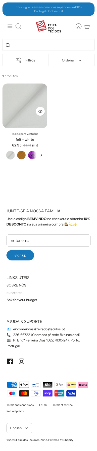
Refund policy (15, 411)
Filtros (30, 60)
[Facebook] (10, 361)
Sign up (20, 255)
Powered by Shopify (60, 440)
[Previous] (9, 9)
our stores (14, 292)
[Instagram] (21, 361)
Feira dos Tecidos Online (31, 440)
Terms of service (62, 405)
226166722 (21, 335)
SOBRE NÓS (16, 285)
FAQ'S (43, 405)
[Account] (76, 26)
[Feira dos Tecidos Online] (48, 26)
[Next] (88, 9)
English (16, 428)
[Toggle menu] (9, 26)
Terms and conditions (20, 405)
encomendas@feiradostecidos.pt (39, 329)
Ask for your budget (21, 300)
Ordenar (68, 60)
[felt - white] (24, 106)
